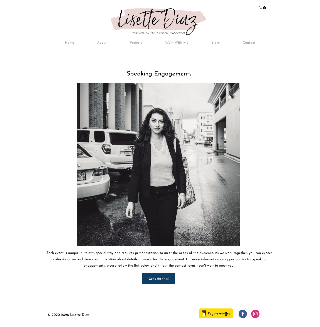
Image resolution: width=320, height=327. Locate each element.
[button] (263, 7)
